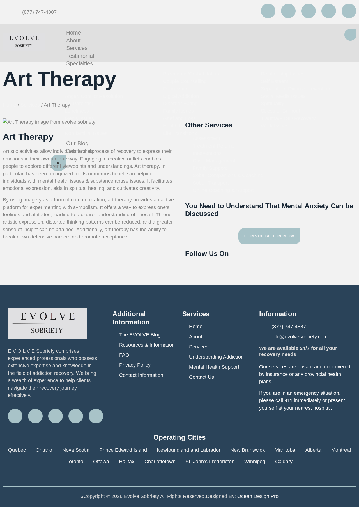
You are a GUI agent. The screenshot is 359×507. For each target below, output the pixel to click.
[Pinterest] (349, 11)
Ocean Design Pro (258, 496)
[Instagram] (308, 11)
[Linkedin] (328, 11)
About (73, 40)
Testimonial (80, 56)
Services (77, 48)
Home (73, 32)
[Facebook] (268, 11)
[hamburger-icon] (350, 35)
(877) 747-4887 (39, 12)
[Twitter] (288, 11)
